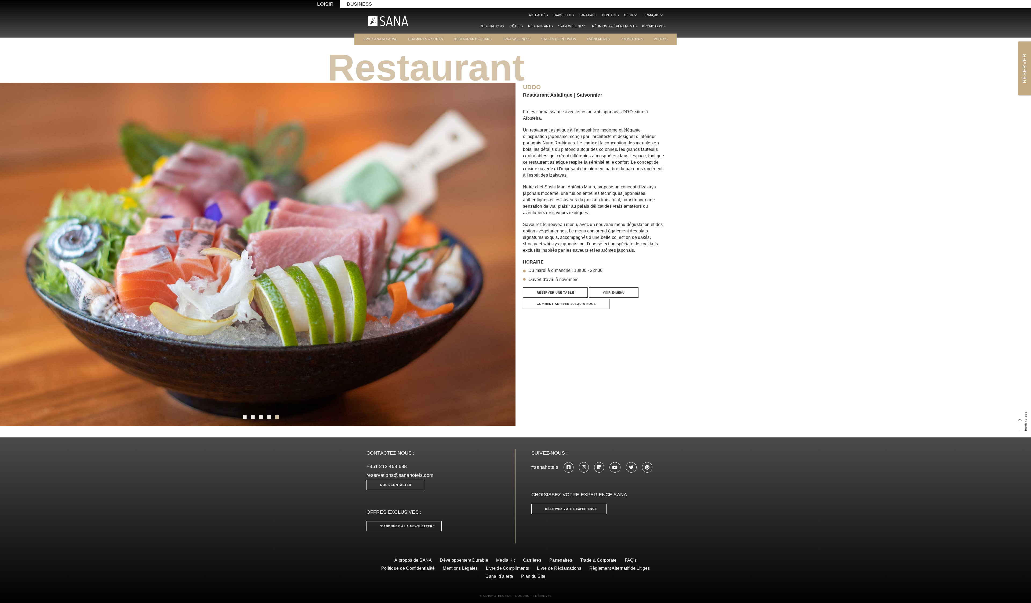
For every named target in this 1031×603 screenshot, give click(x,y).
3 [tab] (261, 417)
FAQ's (631, 560)
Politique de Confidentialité (408, 568)
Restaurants (540, 26)
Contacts (610, 15)
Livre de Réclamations (559, 568)
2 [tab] (253, 417)
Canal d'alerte (499, 576)
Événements (598, 39)
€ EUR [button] (631, 15)
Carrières (532, 560)
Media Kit (505, 560)
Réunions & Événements (614, 26)
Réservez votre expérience (571, 508)
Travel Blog (563, 15)
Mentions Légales (460, 568)
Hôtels (516, 26)
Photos (661, 39)
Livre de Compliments (507, 568)
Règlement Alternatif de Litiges (619, 568)
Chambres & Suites (425, 39)
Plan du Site (533, 576)
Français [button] (654, 15)
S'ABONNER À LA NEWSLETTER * (407, 526)
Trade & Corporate (598, 560)
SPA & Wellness (572, 26)
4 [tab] (269, 417)
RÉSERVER (1024, 68)
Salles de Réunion (558, 39)
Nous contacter (395, 485)
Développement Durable (464, 560)
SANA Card (588, 15)
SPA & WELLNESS (516, 39)
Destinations (492, 26)
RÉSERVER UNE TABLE (555, 292)
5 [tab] (277, 417)
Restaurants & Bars (473, 39)
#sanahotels (544, 467)
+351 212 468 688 (386, 466)
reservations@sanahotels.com (399, 475)
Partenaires (560, 560)
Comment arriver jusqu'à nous (566, 303)
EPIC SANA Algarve (381, 39)
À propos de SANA (413, 560)
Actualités (538, 15)
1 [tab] (245, 417)
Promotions (653, 26)
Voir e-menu (614, 292)
